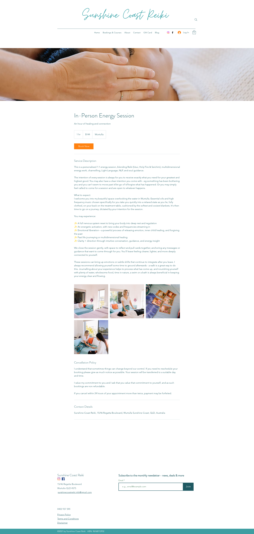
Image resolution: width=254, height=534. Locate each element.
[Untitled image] (91, 301)
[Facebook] (172, 32)
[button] (194, 32)
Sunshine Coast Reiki (125, 15)
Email (121, 480)
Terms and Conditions (68, 518)
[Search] (196, 20)
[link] (83, 146)
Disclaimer (62, 522)
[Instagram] (168, 32)
